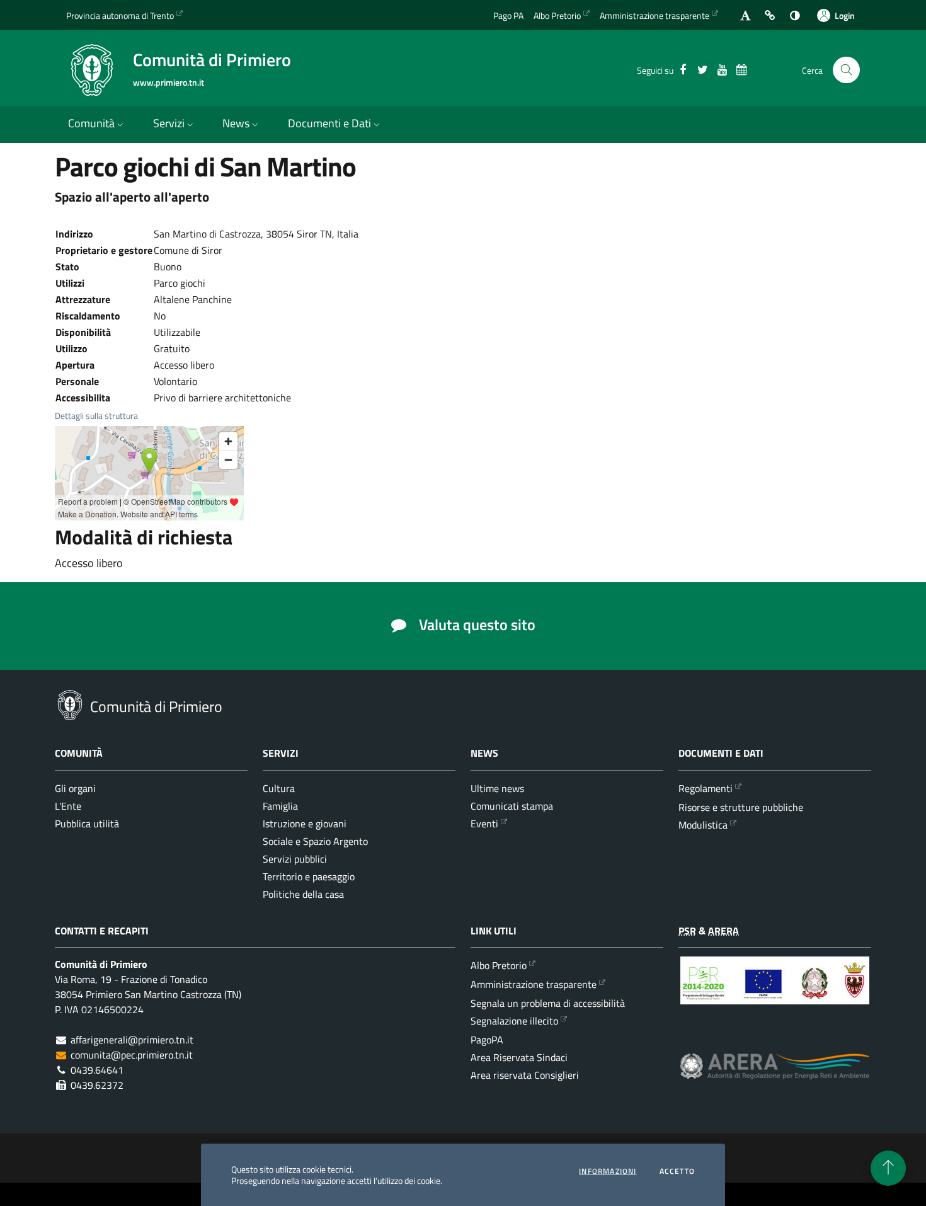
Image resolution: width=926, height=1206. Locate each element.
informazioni (607, 1171)
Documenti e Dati (329, 123)
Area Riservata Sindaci (519, 1057)
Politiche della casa (303, 894)
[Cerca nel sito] (846, 70)
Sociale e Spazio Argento (315, 841)
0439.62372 (97, 1085)
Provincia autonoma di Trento (120, 15)
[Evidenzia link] (770, 15)
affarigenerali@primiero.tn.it (132, 1039)
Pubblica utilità (87, 823)
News (235, 123)
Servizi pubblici (295, 858)
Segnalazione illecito (514, 1020)
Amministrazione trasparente (654, 15)
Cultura (279, 788)
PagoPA (487, 1039)
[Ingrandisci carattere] (745, 15)
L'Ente (68, 805)
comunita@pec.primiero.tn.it (132, 1054)
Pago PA (508, 15)
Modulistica (703, 824)
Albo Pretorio (557, 15)
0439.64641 (97, 1069)
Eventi (484, 823)
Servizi (169, 123)
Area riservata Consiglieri (525, 1075)
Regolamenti (705, 788)
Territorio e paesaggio (309, 876)
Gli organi (75, 788)
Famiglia (280, 805)
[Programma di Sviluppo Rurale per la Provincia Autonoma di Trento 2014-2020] (774, 989)
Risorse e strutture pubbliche (740, 807)
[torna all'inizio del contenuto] (888, 1168)
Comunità (91, 123)
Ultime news (497, 788)
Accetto (677, 1171)
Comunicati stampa (512, 805)
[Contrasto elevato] (794, 15)
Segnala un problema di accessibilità (548, 1003)
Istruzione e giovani (304, 823)
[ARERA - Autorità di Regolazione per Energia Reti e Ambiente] (774, 1076)
